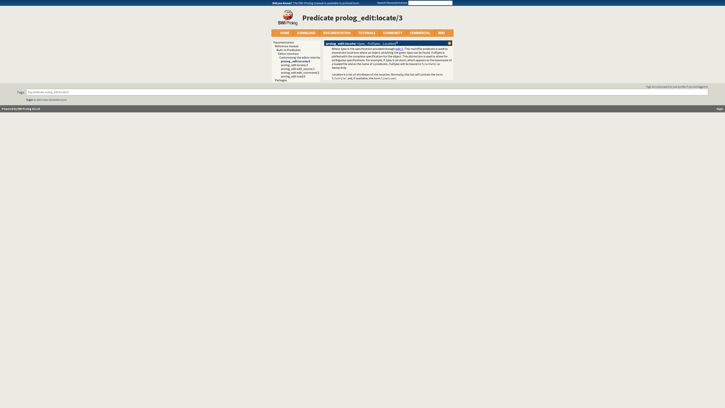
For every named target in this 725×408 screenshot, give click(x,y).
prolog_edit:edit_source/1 (298, 69)
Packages (281, 80)
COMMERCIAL (420, 33)
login (29, 99)
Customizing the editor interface (300, 57)
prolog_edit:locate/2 (294, 65)
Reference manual (286, 46)
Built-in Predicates (288, 50)
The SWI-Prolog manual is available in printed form (326, 3)
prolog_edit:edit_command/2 (300, 72)
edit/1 (399, 49)
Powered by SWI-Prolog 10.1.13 (21, 108)
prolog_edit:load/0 (293, 76)
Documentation (283, 42)
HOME (284, 33)
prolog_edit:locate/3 (295, 61)
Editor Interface (288, 54)
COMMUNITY (392, 33)
